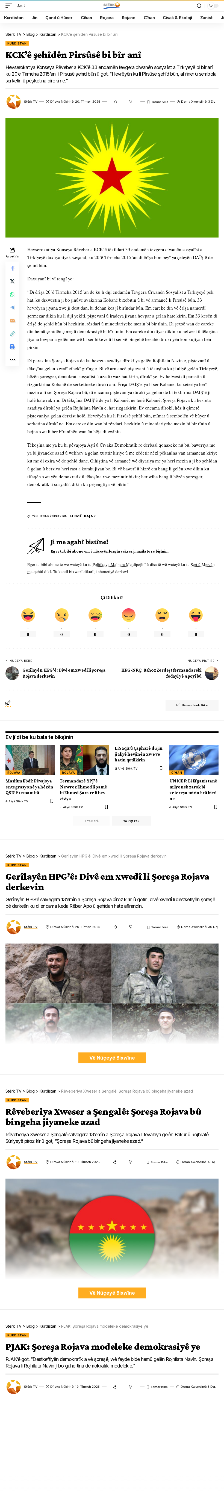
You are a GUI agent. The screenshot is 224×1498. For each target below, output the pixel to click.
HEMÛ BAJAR (83, 516)
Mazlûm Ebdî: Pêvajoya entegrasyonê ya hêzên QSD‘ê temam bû (29, 786)
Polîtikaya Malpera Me (113, 564)
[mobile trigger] (10, 6)
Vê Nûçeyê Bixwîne (112, 1058)
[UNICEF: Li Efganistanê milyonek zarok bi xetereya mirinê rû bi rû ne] (194, 760)
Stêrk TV (30, 101)
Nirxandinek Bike (194, 705)
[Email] (12, 320)
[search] (199, 5)
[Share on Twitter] (12, 281)
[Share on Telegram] (12, 307)
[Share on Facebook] (12, 268)
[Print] (12, 346)
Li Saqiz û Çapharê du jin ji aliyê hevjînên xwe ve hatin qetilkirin (138, 754)
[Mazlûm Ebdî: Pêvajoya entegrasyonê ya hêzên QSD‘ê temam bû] (30, 760)
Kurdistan (17, 43)
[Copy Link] (12, 333)
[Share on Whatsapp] (12, 294)
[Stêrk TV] (112, 5)
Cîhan (176, 772)
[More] (12, 359)
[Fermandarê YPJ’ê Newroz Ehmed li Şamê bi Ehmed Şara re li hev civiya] (84, 760)
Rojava (13, 772)
